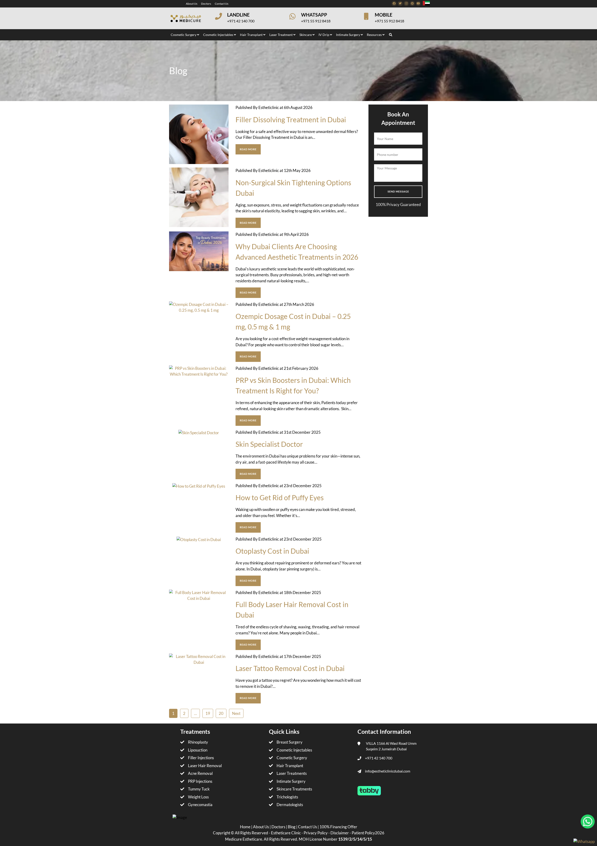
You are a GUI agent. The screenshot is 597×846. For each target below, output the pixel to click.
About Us (191, 3)
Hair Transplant (290, 765)
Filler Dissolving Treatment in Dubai (291, 119)
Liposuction (197, 750)
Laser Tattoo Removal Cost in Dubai (290, 668)
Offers (176, 3)
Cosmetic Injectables (294, 750)
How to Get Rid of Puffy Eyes (280, 497)
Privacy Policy (316, 832)
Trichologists (287, 796)
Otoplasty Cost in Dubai (272, 551)
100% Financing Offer (338, 826)
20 (221, 713)
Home (245, 826)
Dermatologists (290, 804)
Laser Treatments (292, 773)
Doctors (206, 3)
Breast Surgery (289, 742)
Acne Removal (200, 773)
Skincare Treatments (294, 789)
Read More (248, 149)
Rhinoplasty (198, 742)
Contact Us (221, 3)
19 (207, 713)
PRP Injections (200, 781)
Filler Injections (201, 757)
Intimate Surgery (291, 781)
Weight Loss (198, 796)
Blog (292, 826)
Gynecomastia (200, 804)
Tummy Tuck (199, 789)
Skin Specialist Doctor (269, 444)
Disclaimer (339, 832)
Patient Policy (363, 832)
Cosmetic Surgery (292, 757)
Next (236, 713)
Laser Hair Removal (205, 765)
